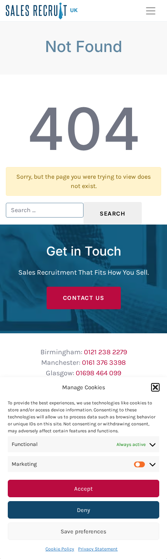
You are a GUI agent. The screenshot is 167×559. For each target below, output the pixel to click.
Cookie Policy (59, 549)
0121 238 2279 (105, 352)
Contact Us (83, 297)
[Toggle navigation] (150, 10)
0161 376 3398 (104, 362)
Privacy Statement (98, 549)
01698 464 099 (98, 373)
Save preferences (83, 531)
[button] (155, 387)
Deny (83, 510)
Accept (83, 488)
